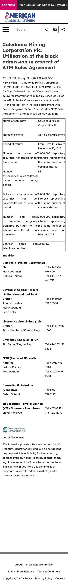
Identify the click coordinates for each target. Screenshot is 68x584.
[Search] (47, 29)
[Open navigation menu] (6, 29)
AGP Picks (8, 5)
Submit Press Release (21, 571)
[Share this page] (63, 29)
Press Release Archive (39, 564)
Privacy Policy (43, 578)
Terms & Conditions (48, 571)
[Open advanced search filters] (54, 29)
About (19, 564)
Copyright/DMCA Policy (17, 578)
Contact (60, 578)
